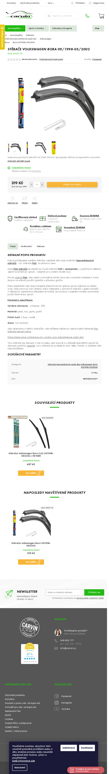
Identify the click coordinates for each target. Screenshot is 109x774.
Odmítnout (68, 748)
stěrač (21, 277)
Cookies (9, 719)
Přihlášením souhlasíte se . (78, 598)
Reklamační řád (12, 711)
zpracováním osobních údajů (90, 598)
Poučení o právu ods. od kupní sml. (22, 703)
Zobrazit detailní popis (19, 161)
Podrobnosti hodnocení (51, 59)
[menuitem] (15, 28)
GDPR (8, 715)
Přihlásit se (94, 592)
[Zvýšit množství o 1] (42, 184)
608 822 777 (67, 640)
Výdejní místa (12, 727)
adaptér (31, 346)
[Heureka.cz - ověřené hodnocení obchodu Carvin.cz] (29, 653)
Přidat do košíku (72, 184)
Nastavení (19, 767)
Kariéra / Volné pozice (16, 731)
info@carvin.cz (68, 648)
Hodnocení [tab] (26, 246)
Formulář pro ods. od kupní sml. (21, 707)
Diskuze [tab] (41, 246)
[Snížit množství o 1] (31, 184)
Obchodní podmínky (30, 3)
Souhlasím (87, 748)
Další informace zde (23, 761)
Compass (97, 59)
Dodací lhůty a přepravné (18, 723)
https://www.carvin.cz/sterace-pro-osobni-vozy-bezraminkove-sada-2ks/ (46, 337)
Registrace (98, 3)
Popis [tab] (13, 246)
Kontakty (11, 3)
